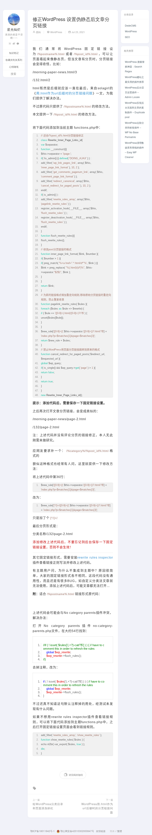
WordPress (131, 31)
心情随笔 (14, 66)
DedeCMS (130, 25)
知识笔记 (14, 52)
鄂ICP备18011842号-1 (42, 831)
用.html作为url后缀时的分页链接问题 (64, 93)
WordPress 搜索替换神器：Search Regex (134, 66)
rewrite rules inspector (95, 557)
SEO (127, 37)
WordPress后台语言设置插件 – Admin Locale (134, 92)
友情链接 (100, 831)
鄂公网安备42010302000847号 (77, 831)
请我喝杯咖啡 (76, 774)
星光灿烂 (14, 29)
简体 (112, 831)
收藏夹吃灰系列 (14, 59)
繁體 (119, 831)
